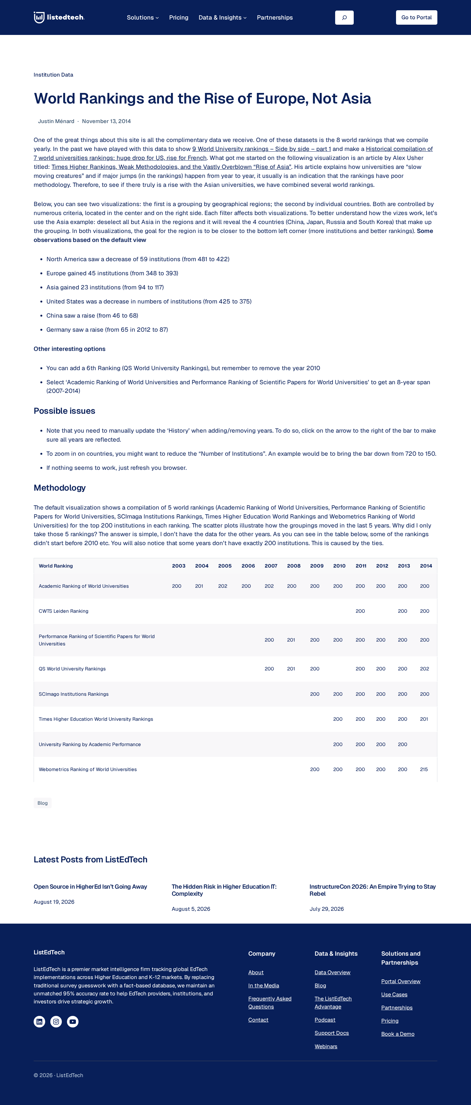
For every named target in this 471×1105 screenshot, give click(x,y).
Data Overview (333, 972)
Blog (42, 803)
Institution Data (53, 74)
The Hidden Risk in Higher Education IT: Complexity (224, 890)
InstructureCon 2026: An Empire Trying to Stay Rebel (373, 890)
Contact (258, 1019)
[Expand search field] (344, 18)
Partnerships (397, 1007)
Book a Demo (398, 1033)
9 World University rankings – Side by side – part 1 (261, 149)
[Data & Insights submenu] (245, 17)
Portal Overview (401, 981)
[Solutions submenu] (157, 17)
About (256, 972)
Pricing (390, 1020)
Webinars (326, 1046)
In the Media (263, 985)
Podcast (325, 1019)
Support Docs (332, 1032)
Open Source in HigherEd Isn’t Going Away (90, 886)
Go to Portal (416, 17)
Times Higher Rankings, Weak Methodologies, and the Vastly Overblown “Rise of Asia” (171, 166)
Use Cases (394, 994)
